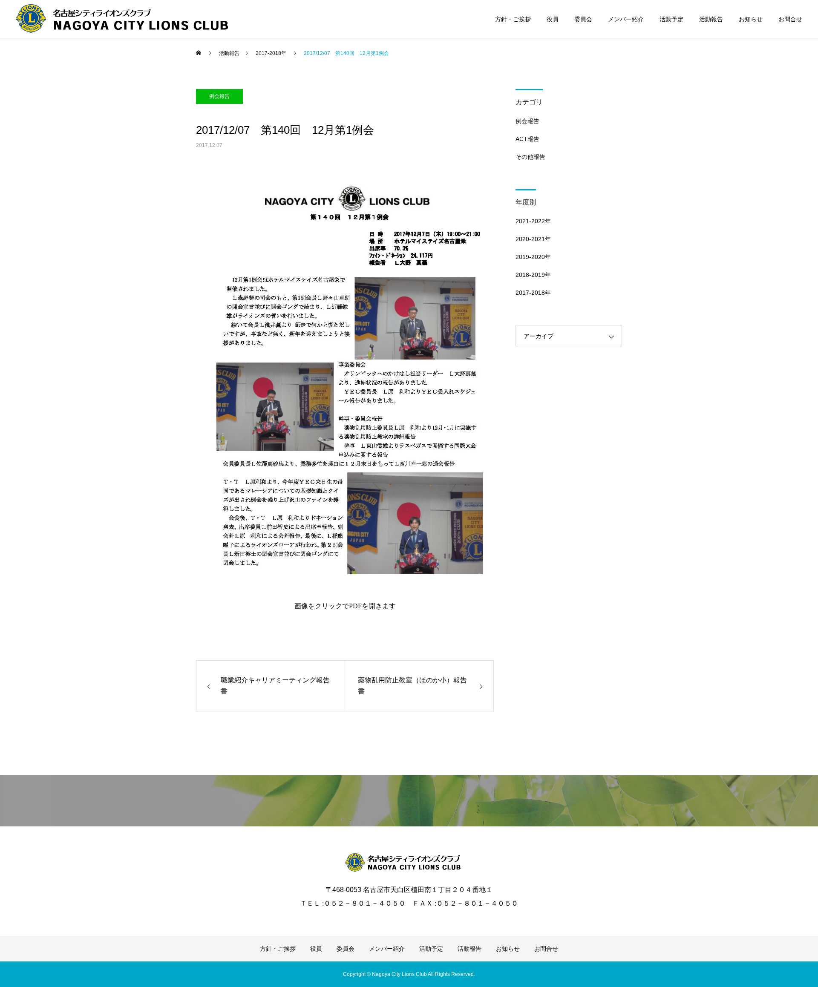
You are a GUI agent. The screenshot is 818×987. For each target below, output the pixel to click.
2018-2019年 (533, 274)
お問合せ (790, 19)
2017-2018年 (533, 292)
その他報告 (530, 156)
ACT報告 (527, 138)
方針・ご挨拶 (513, 19)
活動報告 (711, 19)
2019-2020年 (533, 256)
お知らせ (751, 19)
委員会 (583, 19)
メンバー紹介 (626, 19)
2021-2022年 (533, 221)
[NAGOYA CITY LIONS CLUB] (409, 862)
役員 (553, 19)
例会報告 (219, 96)
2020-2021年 (533, 239)
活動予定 (671, 19)
